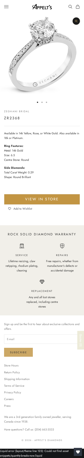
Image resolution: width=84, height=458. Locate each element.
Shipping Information (17, 379)
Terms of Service (14, 386)
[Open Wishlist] (78, 452)
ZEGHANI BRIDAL (16, 111)
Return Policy (12, 372)
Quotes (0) (81, 340)
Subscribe (18, 352)
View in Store (42, 199)
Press (7, 406)
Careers (9, 399)
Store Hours (11, 365)
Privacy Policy (12, 392)
